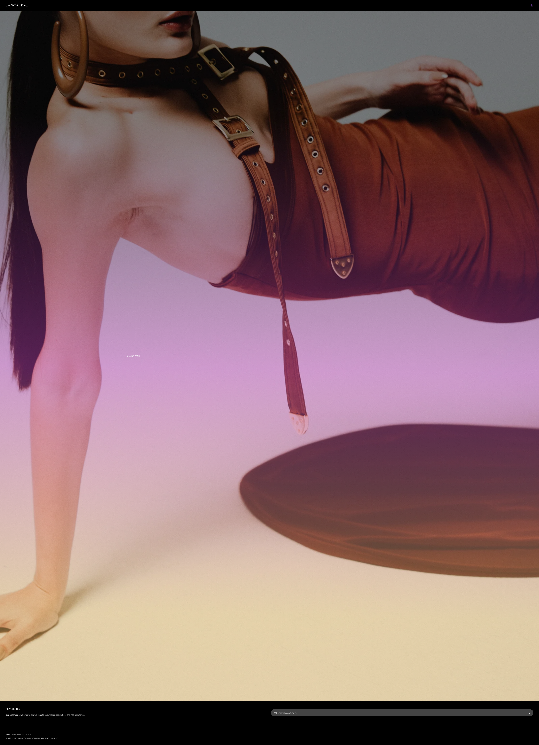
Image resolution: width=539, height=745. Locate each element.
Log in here (26, 734)
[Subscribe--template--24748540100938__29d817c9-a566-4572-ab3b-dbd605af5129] (529, 712)
